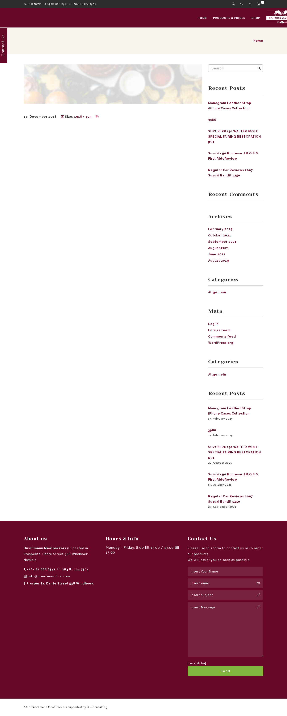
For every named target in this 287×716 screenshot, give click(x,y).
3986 (212, 119)
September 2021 (222, 241)
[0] (259, 4)
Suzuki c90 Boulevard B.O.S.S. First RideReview (233, 156)
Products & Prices (229, 18)
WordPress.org (220, 342)
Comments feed (222, 336)
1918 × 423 (82, 116)
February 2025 (220, 229)
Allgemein (217, 292)
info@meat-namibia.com (49, 576)
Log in (213, 324)
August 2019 (218, 260)
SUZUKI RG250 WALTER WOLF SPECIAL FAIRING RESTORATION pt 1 (234, 136)
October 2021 (219, 235)
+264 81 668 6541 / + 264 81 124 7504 (70, 4)
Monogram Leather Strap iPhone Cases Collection (229, 105)
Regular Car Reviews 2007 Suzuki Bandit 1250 (230, 172)
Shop (255, 18)
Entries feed (219, 330)
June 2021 (216, 254)
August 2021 (218, 248)
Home (202, 18)
